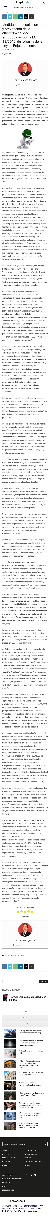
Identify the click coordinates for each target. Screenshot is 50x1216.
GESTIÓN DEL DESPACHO (33, 1162)
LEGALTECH (28, 1158)
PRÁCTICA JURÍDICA (31, 1154)
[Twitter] (10, 16)
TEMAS (4, 1150)
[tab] (25, 1012)
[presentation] (25, 1012)
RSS (3, 1186)
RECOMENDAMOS (8, 1190)
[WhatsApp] (15, 16)
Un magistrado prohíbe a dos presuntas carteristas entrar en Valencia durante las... (30, 1105)
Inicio (4, 13)
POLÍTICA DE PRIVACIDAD (11, 1211)
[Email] (26, 16)
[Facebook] (4, 16)
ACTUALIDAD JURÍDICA (32, 1150)
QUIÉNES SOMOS (30, 1206)
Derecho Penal (11, 13)
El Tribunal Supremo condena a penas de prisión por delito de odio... (30, 1115)
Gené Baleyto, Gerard (25, 80)
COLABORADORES (8, 1175)
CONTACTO (6, 1206)
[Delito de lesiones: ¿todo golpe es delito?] (10, 1053)
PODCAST (5, 1165)
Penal (19, 13)
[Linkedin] (20, 16)
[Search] (45, 1144)
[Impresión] (31, 16)
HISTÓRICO (6, 1183)
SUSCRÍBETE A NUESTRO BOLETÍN (13, 1179)
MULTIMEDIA (6, 1162)
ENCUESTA (5, 1154)
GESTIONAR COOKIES (33, 1208)
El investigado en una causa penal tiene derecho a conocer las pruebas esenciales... (31, 1043)
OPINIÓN (27, 1165)
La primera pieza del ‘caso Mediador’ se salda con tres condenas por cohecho (29, 1125)
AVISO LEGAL (17, 1206)
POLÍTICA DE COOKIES (15, 1208)
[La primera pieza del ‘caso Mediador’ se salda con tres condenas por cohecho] (10, 1126)
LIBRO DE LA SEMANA (9, 1158)
